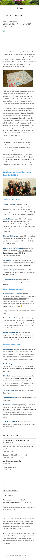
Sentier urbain (15, 238)
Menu (21, 8)
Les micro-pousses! (9, 467)
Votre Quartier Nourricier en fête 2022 (16, 440)
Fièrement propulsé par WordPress (14, 555)
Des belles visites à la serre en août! (15, 455)
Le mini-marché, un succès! (12, 461)
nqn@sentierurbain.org (10, 490)
